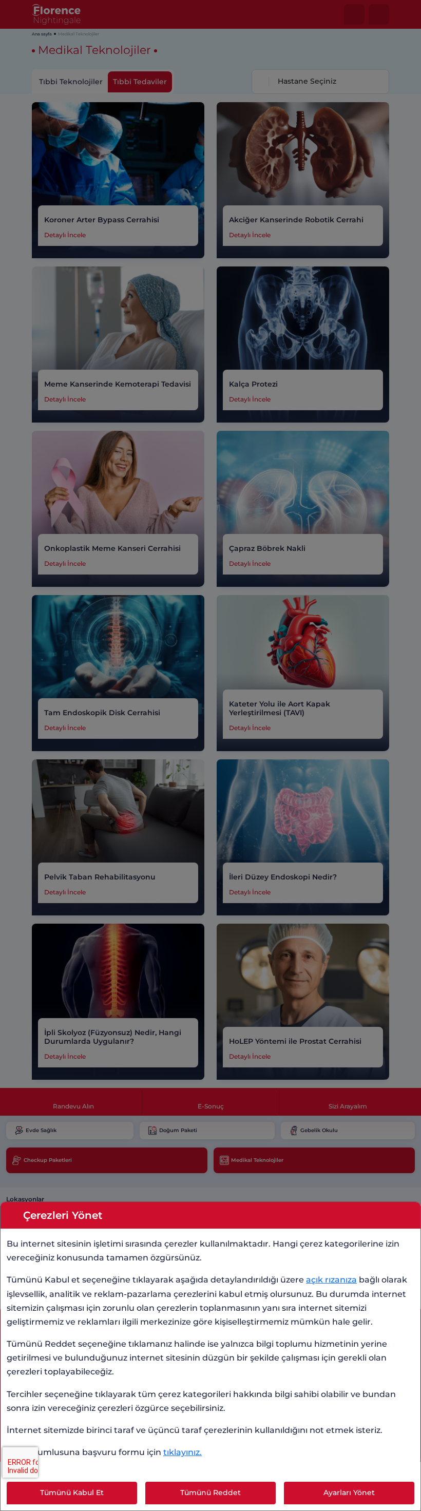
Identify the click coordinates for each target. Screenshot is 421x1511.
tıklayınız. (182, 1452)
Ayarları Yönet (349, 1492)
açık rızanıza (331, 1280)
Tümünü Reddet (210, 1492)
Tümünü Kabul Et (72, 1492)
